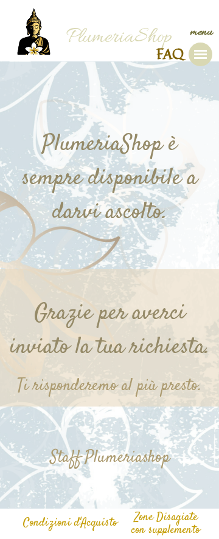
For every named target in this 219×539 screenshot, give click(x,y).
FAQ (170, 53)
